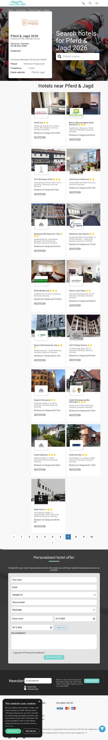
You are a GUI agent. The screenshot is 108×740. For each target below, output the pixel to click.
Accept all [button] (13, 731)
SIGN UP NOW (91, 681)
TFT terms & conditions (33, 653)
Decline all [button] (31, 731)
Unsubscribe (32, 689)
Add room (61, 628)
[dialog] (22, 718)
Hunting (29, 39)
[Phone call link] (84, 3)
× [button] (39, 702)
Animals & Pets (17, 39)
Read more (9, 726)
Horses (36, 39)
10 (91, 537)
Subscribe (31, 687)
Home (10, 10)
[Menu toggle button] (97, 3)
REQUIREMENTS (18, 633)
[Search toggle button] (90, 3)
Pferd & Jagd (35, 10)
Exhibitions (21, 10)
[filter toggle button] (102, 729)
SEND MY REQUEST (54, 657)
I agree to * (29, 653)
